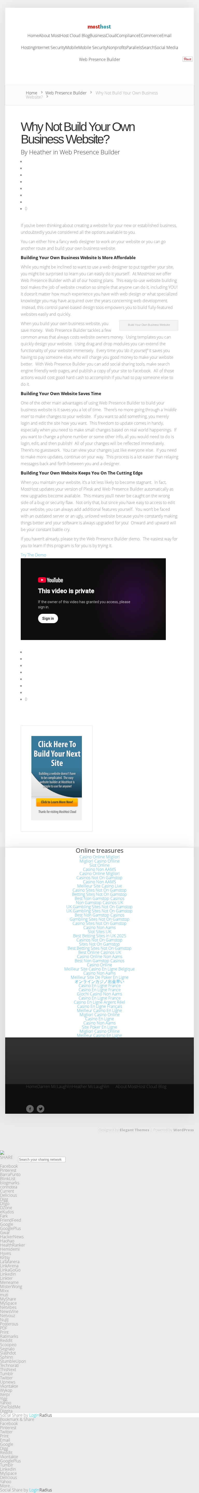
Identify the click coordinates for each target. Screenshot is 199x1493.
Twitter (6, 1378)
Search (148, 47)
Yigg (3, 1398)
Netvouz (7, 1315)
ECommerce (150, 35)
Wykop (6, 1390)
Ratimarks (9, 1336)
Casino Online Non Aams (99, 956)
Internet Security (50, 47)
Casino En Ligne (99, 1019)
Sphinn (6, 1357)
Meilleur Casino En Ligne (99, 1010)
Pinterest (8, 1170)
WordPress (183, 1129)
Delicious (8, 1195)
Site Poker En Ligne (99, 1027)
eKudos (7, 1212)
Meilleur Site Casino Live (99, 886)
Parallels (134, 47)
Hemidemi (10, 1249)
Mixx (4, 1291)
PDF (3, 1328)
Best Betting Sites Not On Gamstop (100, 948)
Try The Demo (33, 555)
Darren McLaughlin (54, 1086)
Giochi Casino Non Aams (99, 994)
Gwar (5, 1232)
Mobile (71, 47)
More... (6, 1486)
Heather (40, 152)
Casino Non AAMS (99, 869)
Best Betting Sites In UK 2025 (99, 936)
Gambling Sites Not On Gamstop (100, 919)
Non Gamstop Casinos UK (99, 902)
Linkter (6, 1278)
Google (6, 1224)
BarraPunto (10, 1174)
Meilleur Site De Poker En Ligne (100, 977)
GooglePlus (10, 1228)
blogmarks (9, 1183)
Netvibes (8, 1307)
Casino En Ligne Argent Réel (99, 1002)
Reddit (6, 1340)
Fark (4, 1216)
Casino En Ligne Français (99, 1006)
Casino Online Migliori (100, 857)
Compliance (128, 35)
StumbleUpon (13, 1361)
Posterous (9, 1324)
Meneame (9, 1282)
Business (98, 35)
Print (4, 1332)
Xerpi (5, 1394)
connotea (8, 1187)
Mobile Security (92, 47)
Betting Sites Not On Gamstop (99, 894)
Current (7, 1191)
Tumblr (6, 1374)
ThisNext (8, 1369)
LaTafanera (9, 1262)
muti (4, 1295)
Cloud (111, 35)
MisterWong (11, 1286)
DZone (6, 1208)
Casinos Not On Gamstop (99, 877)
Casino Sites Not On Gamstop (100, 890)
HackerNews (12, 1237)
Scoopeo (8, 1345)
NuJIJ (4, 1320)
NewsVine (9, 1311)
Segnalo (7, 1349)
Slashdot (8, 1353)
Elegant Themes (134, 1129)
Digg (4, 1199)
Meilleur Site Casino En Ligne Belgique (99, 969)
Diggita (6, 1411)
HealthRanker (12, 1245)
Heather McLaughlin (90, 1086)
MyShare (8, 1299)
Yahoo (5, 1403)
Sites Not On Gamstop (99, 944)
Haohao (7, 1241)
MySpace (8, 1303)
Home (33, 35)
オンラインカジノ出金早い (99, 981)
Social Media (166, 47)
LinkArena (9, 1266)
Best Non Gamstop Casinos (99, 898)
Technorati (9, 1365)
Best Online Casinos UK (99, 952)
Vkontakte (9, 1386)
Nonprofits (116, 47)
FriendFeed (10, 1220)
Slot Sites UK (99, 931)
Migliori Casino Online (100, 861)
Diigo (4, 1203)
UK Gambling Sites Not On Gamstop (99, 907)
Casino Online (99, 965)
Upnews (7, 1382)
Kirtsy (5, 1257)
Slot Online (99, 865)
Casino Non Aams (99, 927)
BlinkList (7, 1178)
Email (166, 35)
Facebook (9, 1166)
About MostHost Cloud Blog (64, 35)
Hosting (28, 47)
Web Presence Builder (99, 59)
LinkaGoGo (10, 1270)
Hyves (5, 1253)
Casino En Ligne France (100, 985)
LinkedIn (8, 1274)
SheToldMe (10, 1407)
